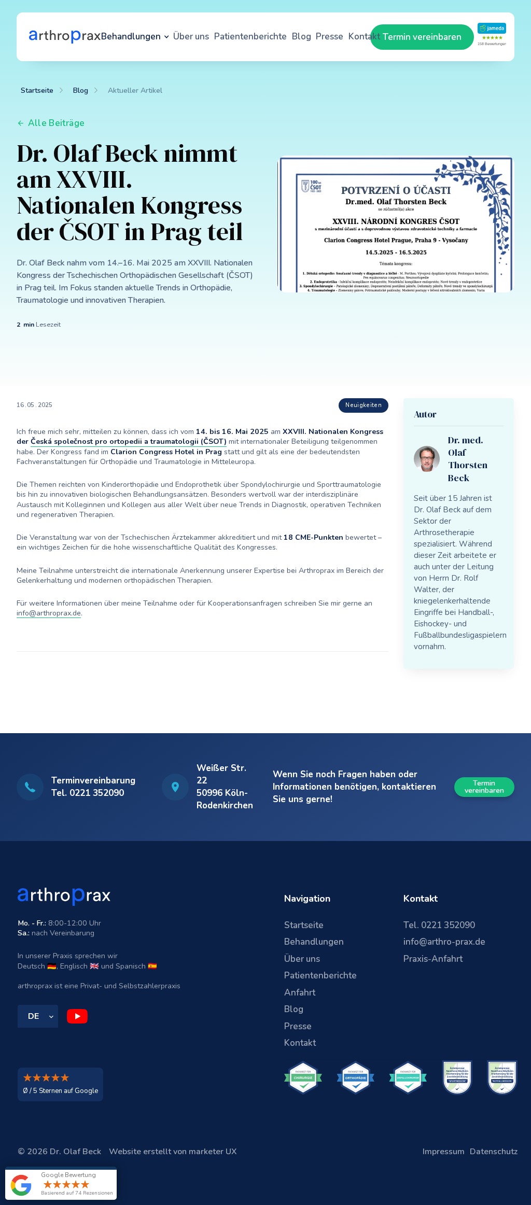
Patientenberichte (250, 37)
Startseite (304, 925)
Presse (329, 37)
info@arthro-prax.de (444, 942)
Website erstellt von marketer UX (173, 1151)
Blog (301, 37)
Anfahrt (299, 993)
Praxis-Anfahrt (433, 959)
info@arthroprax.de (49, 613)
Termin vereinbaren (422, 37)
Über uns (191, 37)
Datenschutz (494, 1151)
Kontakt (364, 37)
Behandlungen (314, 942)
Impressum (444, 1151)
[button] (135, 37)
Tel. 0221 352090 (439, 925)
